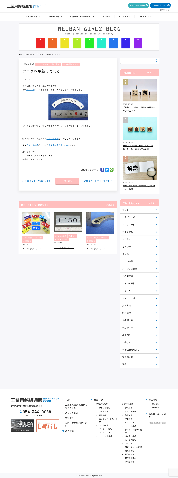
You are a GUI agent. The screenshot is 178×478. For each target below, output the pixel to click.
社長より (126, 342)
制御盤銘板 (129, 454)
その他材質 (127, 276)
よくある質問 (124, 16)
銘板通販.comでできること (82, 16)
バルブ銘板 (129, 422)
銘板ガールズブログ (33, 54)
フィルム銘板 (128, 283)
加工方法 (126, 305)
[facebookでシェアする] (102, 170)
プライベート (128, 291)
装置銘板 (129, 415)
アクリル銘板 (128, 224)
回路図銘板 (129, 450)
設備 (124, 364)
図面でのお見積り (137, 5)
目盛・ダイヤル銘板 (133, 447)
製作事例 (107, 16)
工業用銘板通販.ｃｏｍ (58, 145)
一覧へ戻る (67, 181)
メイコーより (128, 298)
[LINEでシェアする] (111, 170)
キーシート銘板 (105, 429)
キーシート (127, 247)
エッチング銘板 (105, 436)
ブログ (125, 210)
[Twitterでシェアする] (107, 170)
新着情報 (153, 399)
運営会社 (163, 10)
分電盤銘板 (129, 461)
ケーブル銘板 (130, 411)
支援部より (127, 320)
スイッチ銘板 (130, 439)
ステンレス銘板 (129, 269)
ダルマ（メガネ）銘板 (133, 431)
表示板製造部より (130, 350)
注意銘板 (129, 443)
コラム (125, 254)
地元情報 (126, 313)
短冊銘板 (129, 419)
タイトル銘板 (130, 426)
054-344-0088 (37, 411)
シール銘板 (127, 261)
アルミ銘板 (127, 232)
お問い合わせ (159, 5)
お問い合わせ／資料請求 (76, 424)
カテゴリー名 (128, 217)
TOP (67, 399)
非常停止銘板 (130, 458)
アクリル (30, 89)
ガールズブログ (145, 16)
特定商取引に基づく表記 (157, 423)
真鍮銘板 (126, 335)
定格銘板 (129, 408)
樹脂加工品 (127, 327)
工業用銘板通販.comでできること (76, 406)
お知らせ (126, 239)
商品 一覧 (98, 399)
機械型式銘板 (130, 436)
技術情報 (155, 407)
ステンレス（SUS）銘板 (108, 420)
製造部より (127, 357)
